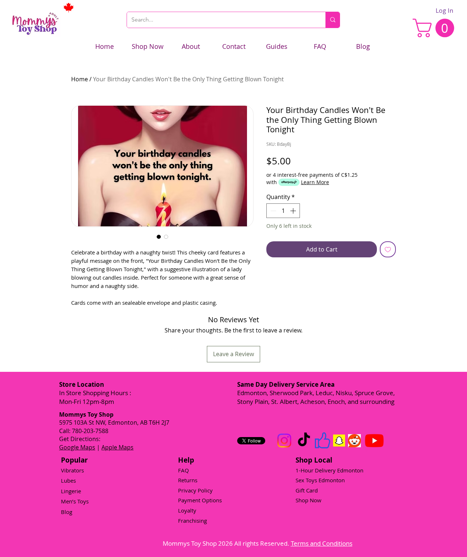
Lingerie (71, 491)
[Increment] (294, 211)
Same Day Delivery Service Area (286, 384)
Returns (187, 480)
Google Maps (77, 447)
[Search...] (332, 20)
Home (79, 79)
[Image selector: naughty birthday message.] (166, 236)
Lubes (68, 480)
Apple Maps (117, 447)
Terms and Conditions (321, 543)
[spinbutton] (283, 211)
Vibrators (72, 470)
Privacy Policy (195, 490)
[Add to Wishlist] (388, 249)
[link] (436, 28)
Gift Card (307, 490)
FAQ (183, 470)
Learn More (315, 182)
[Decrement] (272, 211)
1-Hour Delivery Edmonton (329, 470)
